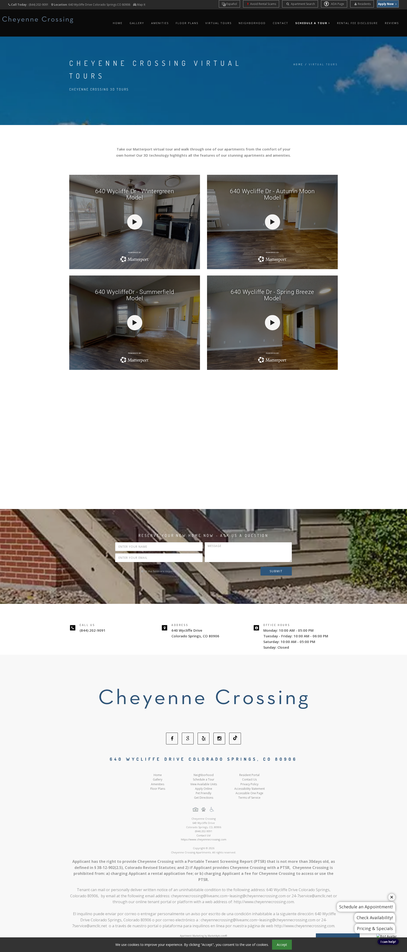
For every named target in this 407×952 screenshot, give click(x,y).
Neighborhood (252, 23)
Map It (141, 5)
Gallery (137, 23)
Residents (364, 4)
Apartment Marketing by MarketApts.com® (203, 935)
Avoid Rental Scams (262, 4)
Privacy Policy (249, 784)
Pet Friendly (203, 793)
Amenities (160, 23)
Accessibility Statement (249, 789)
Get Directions (203, 798)
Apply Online (203, 789)
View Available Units (203, 784)
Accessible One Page (249, 793)
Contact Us (249, 779)
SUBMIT (276, 571)
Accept (282, 944)
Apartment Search (302, 4)
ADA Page (337, 4)
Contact (280, 23)
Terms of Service (249, 798)
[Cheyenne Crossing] (203, 702)
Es (231, 4)
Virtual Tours (218, 23)
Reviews (392, 23)
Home (117, 23)
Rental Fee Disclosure (357, 23)
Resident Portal (249, 775)
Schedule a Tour (203, 779)
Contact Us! (203, 835)
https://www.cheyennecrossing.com (203, 839)
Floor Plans (187, 23)
